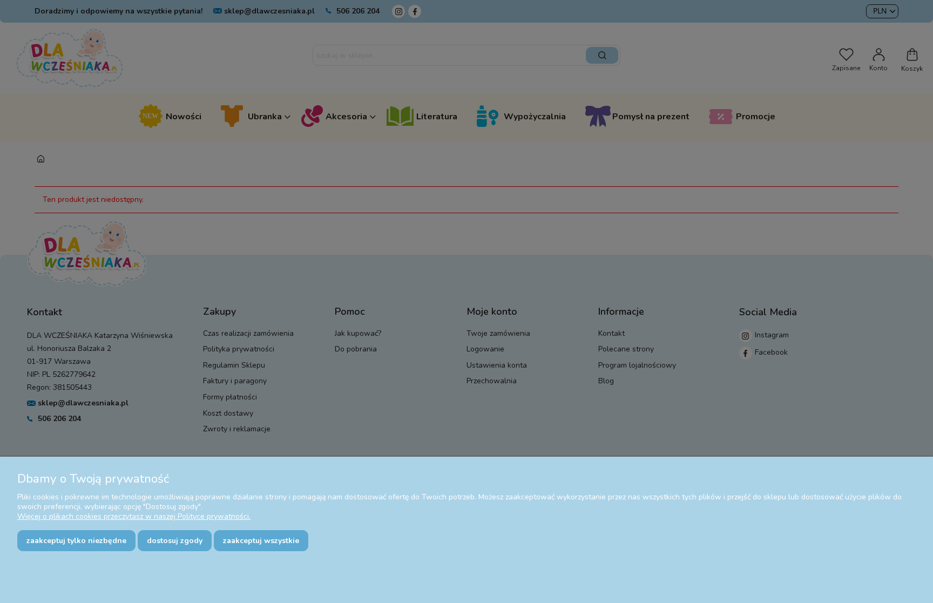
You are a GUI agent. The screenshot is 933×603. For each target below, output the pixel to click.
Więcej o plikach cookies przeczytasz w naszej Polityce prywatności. (134, 516)
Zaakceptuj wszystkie (261, 541)
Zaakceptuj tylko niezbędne (76, 541)
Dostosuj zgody (174, 541)
